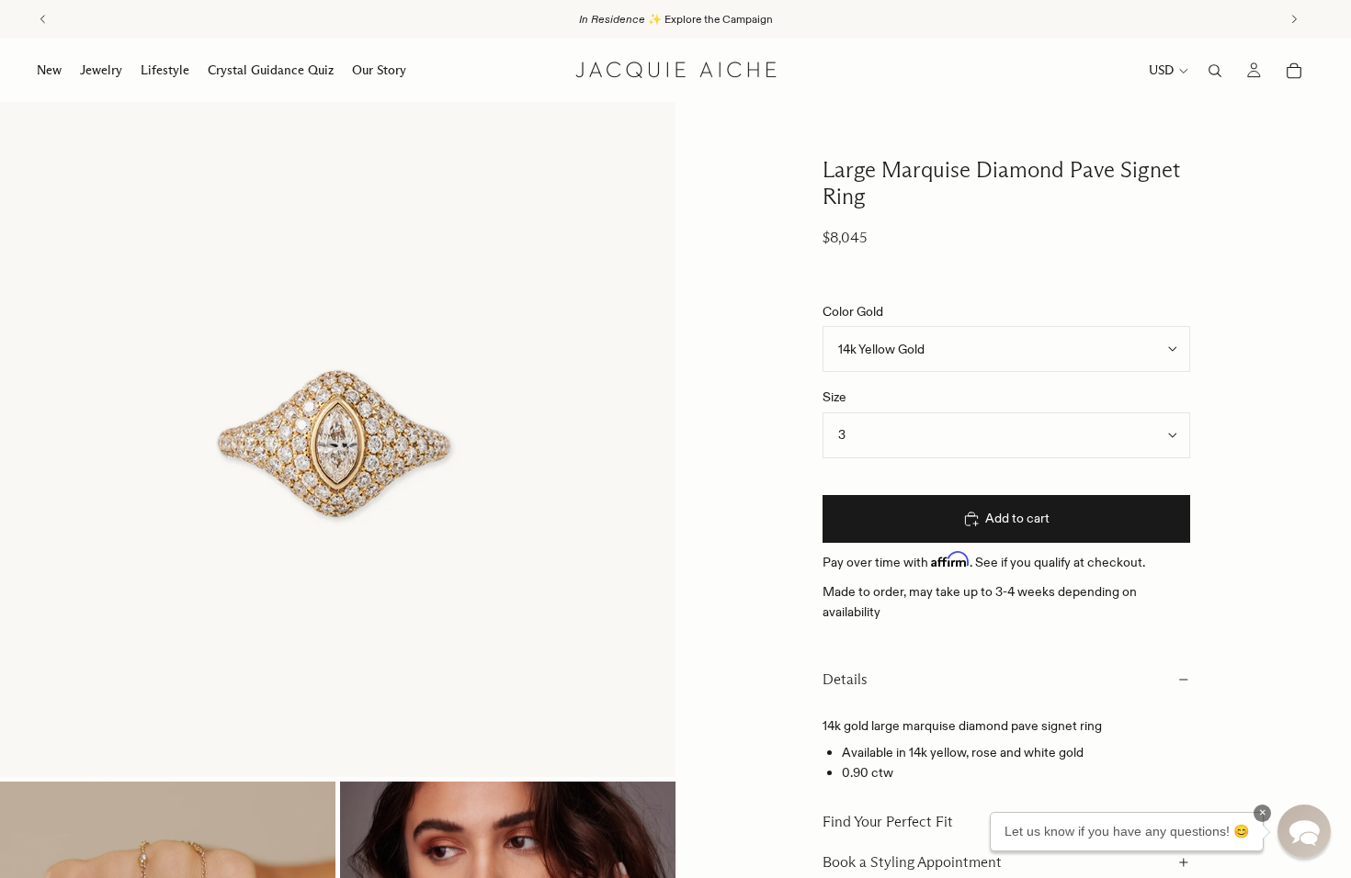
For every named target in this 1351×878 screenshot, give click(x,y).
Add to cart (1017, 518)
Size (834, 396)
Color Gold (853, 311)
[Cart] (1294, 71)
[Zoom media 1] (338, 439)
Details (845, 679)
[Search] (1215, 71)
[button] (1304, 831)
